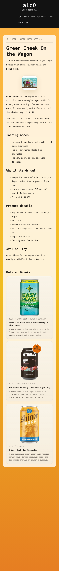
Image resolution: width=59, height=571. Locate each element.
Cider (51, 16)
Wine (33, 16)
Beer (26, 16)
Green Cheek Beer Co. (31, 39)
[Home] (20, 17)
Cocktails (22, 23)
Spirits (41, 16)
